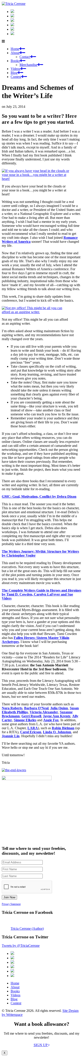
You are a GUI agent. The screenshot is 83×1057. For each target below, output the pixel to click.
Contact (24, 57)
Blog (14, 73)
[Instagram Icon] (12, 12)
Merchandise (28, 65)
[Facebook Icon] (12, 20)
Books (15, 61)
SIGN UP (41, 1045)
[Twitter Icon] (12, 29)
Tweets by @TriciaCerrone (21, 945)
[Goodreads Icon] (12, 25)
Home (15, 49)
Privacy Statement (11, 904)
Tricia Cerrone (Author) (27, 928)
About (15, 53)
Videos (15, 69)
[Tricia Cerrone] (13, 4)
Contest (16, 77)
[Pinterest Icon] (12, 34)
